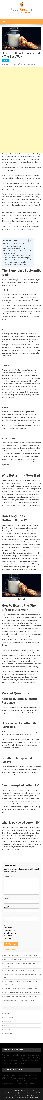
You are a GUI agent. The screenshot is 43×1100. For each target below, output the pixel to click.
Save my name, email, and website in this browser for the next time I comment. (10, 933)
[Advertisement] (21, 88)
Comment (8, 877)
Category (7, 1013)
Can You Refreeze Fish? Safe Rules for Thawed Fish (22, 992)
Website (7, 916)
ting (20, 64)
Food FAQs (8, 1021)
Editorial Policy (33, 1097)
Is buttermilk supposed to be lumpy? (19, 260)
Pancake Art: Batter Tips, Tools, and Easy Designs (21, 955)
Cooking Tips (8, 1017)
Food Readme (21, 9)
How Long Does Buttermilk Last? (15, 248)
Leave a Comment (31, 64)
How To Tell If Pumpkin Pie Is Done (16, 959)
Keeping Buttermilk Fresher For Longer (20, 255)
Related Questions (10, 253)
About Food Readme (11, 1093)
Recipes (7, 1029)
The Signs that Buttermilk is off (14, 244)
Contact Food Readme (26, 1093)
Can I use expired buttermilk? (17, 262)
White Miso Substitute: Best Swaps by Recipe (19, 1001)
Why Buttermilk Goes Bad (12, 246)
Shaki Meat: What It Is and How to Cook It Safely (20, 988)
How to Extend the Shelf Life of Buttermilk (18, 251)
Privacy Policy (16, 1095)
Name (6, 898)
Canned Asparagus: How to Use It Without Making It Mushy (22, 965)
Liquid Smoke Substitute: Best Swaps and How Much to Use (22, 976)
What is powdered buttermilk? (17, 264)
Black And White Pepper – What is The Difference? (21, 996)
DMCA (38, 1093)
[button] (29, 241)
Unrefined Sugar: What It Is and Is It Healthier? (20, 970)
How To (5, 60)
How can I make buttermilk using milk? (19, 258)
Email (6, 907)
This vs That (8, 1034)
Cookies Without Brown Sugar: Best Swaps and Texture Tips (20, 983)
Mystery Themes (29, 1090)
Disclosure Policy (28, 1095)
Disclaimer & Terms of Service (17, 1097)
